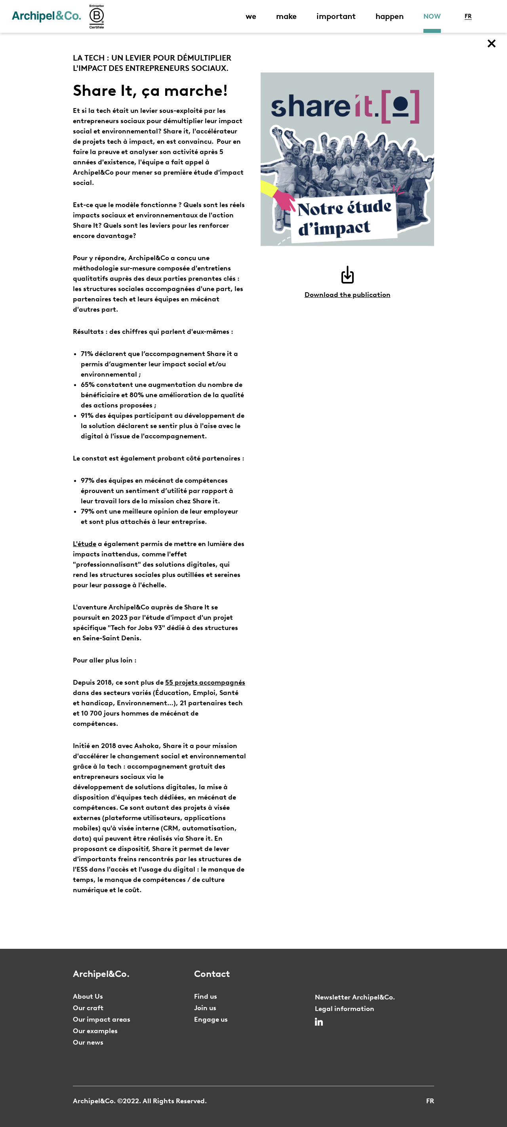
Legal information (344, 1009)
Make (286, 16)
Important (336, 16)
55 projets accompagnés (205, 682)
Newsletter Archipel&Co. (355, 997)
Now (432, 16)
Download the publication (348, 295)
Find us (205, 996)
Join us (205, 1008)
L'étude (84, 544)
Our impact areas (101, 1019)
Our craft (88, 1008)
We (251, 16)
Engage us (211, 1019)
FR (468, 16)
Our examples (95, 1031)
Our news (88, 1042)
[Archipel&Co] (46, 17)
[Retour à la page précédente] (491, 43)
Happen (389, 16)
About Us (88, 996)
